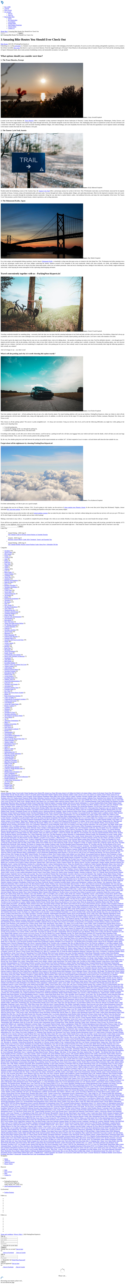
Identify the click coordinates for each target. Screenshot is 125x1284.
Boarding (100, 968)
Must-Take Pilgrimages (11, 775)
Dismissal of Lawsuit (46, 824)
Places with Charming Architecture (14, 656)
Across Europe (8, 676)
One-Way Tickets (80, 1017)
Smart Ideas (14, 913)
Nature (6, 555)
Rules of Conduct (70, 796)
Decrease (74, 839)
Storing (60, 839)
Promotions (46, 796)
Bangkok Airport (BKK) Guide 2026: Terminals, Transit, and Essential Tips (30, 539)
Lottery (109, 907)
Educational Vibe (9, 673)
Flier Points (33, 915)
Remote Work (8, 785)
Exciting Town (50, 915)
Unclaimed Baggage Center (93, 801)
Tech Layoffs (75, 923)
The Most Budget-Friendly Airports (39, 883)
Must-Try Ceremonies (50, 951)
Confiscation (53, 829)
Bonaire (88, 969)
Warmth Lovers (68, 900)
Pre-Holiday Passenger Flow (34, 831)
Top (25, 915)
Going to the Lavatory (29, 874)
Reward (45, 855)
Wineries (40, 875)
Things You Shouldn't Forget (63, 915)
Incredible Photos (20, 870)
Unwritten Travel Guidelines (49, 935)
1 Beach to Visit (27, 879)
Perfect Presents (74, 976)
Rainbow (99, 882)
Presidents (39, 1001)
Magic (90, 981)
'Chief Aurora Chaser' (22, 1012)
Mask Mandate (33, 847)
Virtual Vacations (29, 793)
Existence (3, 887)
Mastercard (65, 821)
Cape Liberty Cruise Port (35, 1015)
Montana (94, 1017)
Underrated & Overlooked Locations (15, 699)
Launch (46, 841)
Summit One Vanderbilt (73, 808)
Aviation (31, 829)
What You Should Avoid (74, 931)
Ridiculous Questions (19, 809)
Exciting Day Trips (114, 888)
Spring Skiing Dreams (44, 850)
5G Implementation (79, 834)
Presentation (54, 850)
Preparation (52, 944)
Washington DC (95, 992)
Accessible (34, 930)
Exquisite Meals (40, 920)
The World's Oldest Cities (72, 961)
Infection (74, 841)
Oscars (93, 1002)
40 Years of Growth (32, 859)
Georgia (55, 1019)
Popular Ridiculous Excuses (91, 849)
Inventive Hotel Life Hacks (53, 859)
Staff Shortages (22, 864)
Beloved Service (77, 903)
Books (6, 560)
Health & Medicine (9, 778)
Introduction (9, 850)
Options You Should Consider (61, 898)
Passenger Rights (27, 798)
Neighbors (70, 869)
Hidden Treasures (96, 961)
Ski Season (7, 602)
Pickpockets (93, 1022)
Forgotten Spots (9, 689)
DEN (67, 1005)
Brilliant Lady (13, 1024)
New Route (96, 925)
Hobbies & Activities (10, 724)
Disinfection (38, 834)
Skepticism (120, 880)
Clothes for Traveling (10, 760)
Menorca (76, 981)
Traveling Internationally (13, 907)
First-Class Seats (54, 808)
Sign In (10, 13)
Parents (43, 902)
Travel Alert (7, 592)
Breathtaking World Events (27, 882)
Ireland (66, 903)
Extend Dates (12, 23)
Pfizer (54, 819)
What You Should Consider (105, 989)
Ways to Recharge (100, 979)
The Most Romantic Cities (67, 836)
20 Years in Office (106, 826)
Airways (114, 799)
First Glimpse (81, 892)
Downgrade (13, 926)
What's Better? (74, 954)
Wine (62, 875)
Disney (86, 1015)
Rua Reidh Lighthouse (98, 959)
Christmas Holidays (10, 613)
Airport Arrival (109, 996)
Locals (41, 911)
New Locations (97, 984)
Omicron (7, 628)
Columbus (55, 989)
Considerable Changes (87, 893)
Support (45, 908)
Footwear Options (111, 979)
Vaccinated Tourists (96, 813)
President (64, 817)
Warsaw (114, 874)
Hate (69, 943)
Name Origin (42, 923)
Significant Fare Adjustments (81, 977)
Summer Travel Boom (36, 860)
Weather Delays (89, 1001)
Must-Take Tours (79, 966)
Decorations (60, 977)
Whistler (98, 977)
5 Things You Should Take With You (68, 832)
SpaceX (45, 864)
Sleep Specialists (5, 979)
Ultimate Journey (103, 999)
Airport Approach (28, 935)
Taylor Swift (74, 1019)
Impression (62, 897)
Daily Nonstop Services (17, 854)
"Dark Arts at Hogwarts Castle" (114, 890)
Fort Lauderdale (41, 885)
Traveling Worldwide (31, 877)
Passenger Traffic (114, 822)
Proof (54, 854)
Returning (9, 839)
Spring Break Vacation (11, 949)
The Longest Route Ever (60, 946)
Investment (89, 860)
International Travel (10, 743)
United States (40, 803)
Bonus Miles (53, 796)
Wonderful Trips (91, 859)
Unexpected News (6, 976)
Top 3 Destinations (76, 831)
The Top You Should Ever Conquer (49, 933)
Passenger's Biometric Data (50, 839)
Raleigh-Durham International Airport (112, 910)
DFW (108, 925)
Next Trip (108, 827)
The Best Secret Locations (77, 898)
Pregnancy (49, 799)
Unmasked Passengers (7, 859)
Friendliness (16, 1022)
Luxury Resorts (34, 964)
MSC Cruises (106, 1015)
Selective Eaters (79, 999)
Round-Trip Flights (64, 954)
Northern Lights (54, 844)
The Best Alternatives (79, 910)
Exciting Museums (16, 852)
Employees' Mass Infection (30, 832)
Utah (76, 801)
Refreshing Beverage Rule (44, 958)
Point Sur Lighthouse (98, 943)
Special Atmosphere (64, 883)
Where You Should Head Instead (65, 920)
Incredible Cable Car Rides (56, 893)
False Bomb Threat (17, 808)
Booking (43, 956)
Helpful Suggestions (68, 999)
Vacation (36, 907)
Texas (83, 799)
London (21, 938)
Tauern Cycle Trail (44, 191)
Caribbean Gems (91, 882)
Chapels (103, 918)
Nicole (20, 905)
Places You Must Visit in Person (56, 921)
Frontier (14, 842)
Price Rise (9, 1014)
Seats (18, 849)
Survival (19, 874)
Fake (88, 867)
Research (39, 925)
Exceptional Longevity (7, 984)
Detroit (40, 793)
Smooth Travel (45, 1002)
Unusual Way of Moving (99, 842)
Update (88, 816)
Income (3, 918)
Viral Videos (8, 608)
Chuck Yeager (76, 902)
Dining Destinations (64, 1019)
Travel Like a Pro (21, 953)
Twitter (82, 918)
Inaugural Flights (100, 948)
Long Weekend (25, 846)
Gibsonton (48, 991)
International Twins (6, 875)
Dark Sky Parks (9, 996)
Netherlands (27, 1024)
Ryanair (112, 806)
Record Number (39, 829)
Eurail (62, 944)
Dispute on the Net (11, 819)
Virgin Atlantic (58, 923)
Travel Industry (63, 874)
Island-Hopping (43, 944)
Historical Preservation (32, 880)
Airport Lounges (9, 666)
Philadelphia (56, 890)
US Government (55, 870)
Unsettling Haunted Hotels (8, 910)
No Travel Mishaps (70, 979)
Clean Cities (33, 893)
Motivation (114, 907)
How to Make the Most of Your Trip (81, 943)
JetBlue (47, 808)
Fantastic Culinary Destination (105, 1017)
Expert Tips (12, 974)
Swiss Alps (111, 1014)
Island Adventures (90, 948)
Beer (56, 907)
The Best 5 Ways (87, 831)
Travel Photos (91, 850)
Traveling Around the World (71, 877)
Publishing (56, 857)
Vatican (94, 935)
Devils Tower (31, 1007)
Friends (93, 885)
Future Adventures (42, 982)
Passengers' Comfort (80, 860)
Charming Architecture (85, 872)
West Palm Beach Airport (36, 1012)
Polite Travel (101, 996)
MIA (14, 1020)
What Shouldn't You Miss (81, 855)
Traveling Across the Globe (80, 997)
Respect (117, 973)
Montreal (23, 974)
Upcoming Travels (85, 1020)
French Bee (45, 819)
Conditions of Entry (108, 813)
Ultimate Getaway (96, 969)
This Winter (111, 824)
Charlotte (79, 911)
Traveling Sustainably (78, 953)
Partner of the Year (29, 806)
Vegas (8, 923)
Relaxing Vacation (47, 806)
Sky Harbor (11, 900)
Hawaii (20, 819)
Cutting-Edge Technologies (12, 780)
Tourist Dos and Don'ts (110, 958)
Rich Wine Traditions (82, 916)
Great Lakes (53, 1002)
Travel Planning (9, 758)
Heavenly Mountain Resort (19, 943)
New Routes (17, 814)
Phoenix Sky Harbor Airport (59, 872)
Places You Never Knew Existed (13, 692)
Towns (36, 887)
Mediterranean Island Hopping (58, 852)
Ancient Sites (32, 925)
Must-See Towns (50, 920)
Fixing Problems (14, 860)
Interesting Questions (52, 968)
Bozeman (88, 1017)
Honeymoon (103, 997)
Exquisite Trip (18, 991)
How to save (8, 10)
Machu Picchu (102, 941)
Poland (119, 874)
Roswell (82, 862)
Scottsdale (49, 989)
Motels (110, 803)
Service (98, 888)
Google (45, 860)
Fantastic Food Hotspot (7, 982)
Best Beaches (9, 836)
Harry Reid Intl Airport (46, 1004)
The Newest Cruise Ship (113, 1022)
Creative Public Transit (89, 923)
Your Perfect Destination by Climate (60, 963)
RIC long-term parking (13, 509)
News (6, 584)
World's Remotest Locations (84, 908)
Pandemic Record (6, 824)
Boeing (62, 827)
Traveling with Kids (10, 714)
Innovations (7, 620)
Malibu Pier (89, 987)
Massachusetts (69, 860)
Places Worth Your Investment (73, 1007)
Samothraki (75, 987)
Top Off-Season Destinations (113, 956)
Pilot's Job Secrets (28, 855)
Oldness (59, 959)
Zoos (35, 793)
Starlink (61, 857)
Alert (39, 956)
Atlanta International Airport (112, 1004)
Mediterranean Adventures (12, 772)
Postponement (38, 819)
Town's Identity (42, 961)
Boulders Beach (81, 941)
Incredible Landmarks (40, 921)
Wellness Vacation (102, 897)
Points (39, 1024)
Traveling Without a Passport (45, 999)
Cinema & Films (9, 757)
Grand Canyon (78, 794)
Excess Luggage (50, 837)
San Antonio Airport (115, 870)
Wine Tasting (97, 910)
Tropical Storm (35, 808)
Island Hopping (36, 938)
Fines (120, 826)
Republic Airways (38, 811)
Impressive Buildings (109, 991)
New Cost (15, 1014)
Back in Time (18, 946)
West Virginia (112, 865)
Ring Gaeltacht (89, 944)
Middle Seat (105, 870)
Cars (105, 811)
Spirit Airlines (70, 854)
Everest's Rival (58, 940)
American (67, 826)
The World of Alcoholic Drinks (13, 715)
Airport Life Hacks (103, 898)
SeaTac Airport (97, 799)
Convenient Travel (13, 862)
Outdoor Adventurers (34, 916)
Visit (72, 885)
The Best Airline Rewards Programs (26, 958)
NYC (86, 808)
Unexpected (98, 933)
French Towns (82, 900)
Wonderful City (116, 931)
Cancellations (15, 817)
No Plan (60, 938)
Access (3, 916)
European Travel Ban (31, 799)
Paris (50, 819)
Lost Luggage (20, 931)
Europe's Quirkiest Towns (55, 936)
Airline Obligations (38, 798)
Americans (15, 831)
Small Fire (115, 808)
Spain (78, 804)
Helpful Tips (109, 801)
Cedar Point (4, 799)
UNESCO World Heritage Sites (13, 768)
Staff (10, 1022)
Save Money (90, 804)
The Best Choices (82, 973)
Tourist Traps (8, 770)
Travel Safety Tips (90, 994)
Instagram (82, 951)
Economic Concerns (28, 940)
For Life (21, 857)
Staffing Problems (85, 870)
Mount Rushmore (22, 1007)
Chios (61, 1020)
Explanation (89, 921)
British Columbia (106, 977)
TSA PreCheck (97, 806)
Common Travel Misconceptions (27, 949)
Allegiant (88, 834)
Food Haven (72, 959)
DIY (55, 977)
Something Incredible (46, 981)
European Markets (98, 920)
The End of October (57, 895)
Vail (47, 910)
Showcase (98, 1002)
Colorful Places (29, 870)
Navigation (89, 936)
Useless (59, 829)
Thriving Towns (52, 959)
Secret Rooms (12, 822)
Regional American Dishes (41, 977)
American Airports (63, 801)
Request (15, 829)
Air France (108, 1001)
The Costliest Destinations (27, 992)
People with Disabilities (55, 813)
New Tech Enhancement (33, 1002)
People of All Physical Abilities (100, 949)
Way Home (120, 885)
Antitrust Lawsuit (59, 822)
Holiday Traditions (42, 976)
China (95, 958)
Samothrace (82, 987)
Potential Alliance (59, 887)
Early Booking (41, 987)
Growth (12, 872)
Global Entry (106, 806)
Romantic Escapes (114, 1009)
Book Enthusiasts (40, 989)
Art (5, 719)
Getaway (18, 951)
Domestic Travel (119, 1017)
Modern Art (55, 892)
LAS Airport (84, 793)
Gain (113, 855)
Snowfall (6, 837)
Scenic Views (50, 940)
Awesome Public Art (80, 921)
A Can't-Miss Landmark (111, 943)
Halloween (7, 750)
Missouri (78, 928)
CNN (66, 918)
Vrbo (99, 1015)
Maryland (3, 954)
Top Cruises (95, 908)
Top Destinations (107, 885)
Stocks (66, 827)
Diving (109, 923)
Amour (30, 997)
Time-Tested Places (25, 971)
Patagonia (50, 946)
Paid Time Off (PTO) (22, 987)
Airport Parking (8, 574)
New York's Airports (52, 814)
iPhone (78, 809)
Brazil (67, 935)
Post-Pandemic (60, 826)
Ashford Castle (51, 961)
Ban (106, 836)
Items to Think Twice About (95, 964)
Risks (20, 829)
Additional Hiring (74, 887)
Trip (40, 806)
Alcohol (54, 875)
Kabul (34, 803)
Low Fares (77, 854)
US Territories (58, 999)
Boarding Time (66, 859)
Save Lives (32, 898)
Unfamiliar (12, 935)
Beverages (23, 941)
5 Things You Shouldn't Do (108, 839)
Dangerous (113, 862)
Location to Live (46, 926)
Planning (119, 859)
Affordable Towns (59, 941)
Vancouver (93, 977)
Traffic (100, 913)
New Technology (35, 824)
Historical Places (57, 966)
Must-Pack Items (26, 1009)
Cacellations (89, 811)
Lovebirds (37, 940)
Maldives (46, 973)
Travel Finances (9, 737)
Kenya (54, 958)
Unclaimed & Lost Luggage (12, 654)
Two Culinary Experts (54, 855)
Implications (88, 819)
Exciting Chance (22, 1019)
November (38, 816)
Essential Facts (40, 992)
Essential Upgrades (73, 1020)
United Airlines (118, 798)
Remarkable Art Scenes (105, 834)
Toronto (82, 836)
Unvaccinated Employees (93, 854)
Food (75, 827)
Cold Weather (101, 971)
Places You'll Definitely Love (83, 935)
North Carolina (86, 911)
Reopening (30, 819)
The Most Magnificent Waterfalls (97, 986)
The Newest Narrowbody (110, 852)
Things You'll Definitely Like (74, 930)
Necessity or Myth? (6, 964)
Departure (114, 903)
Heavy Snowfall (115, 837)
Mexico (85, 895)
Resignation (88, 826)
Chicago (105, 874)
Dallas (56, 801)
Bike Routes (4, 44)
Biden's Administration (29, 852)
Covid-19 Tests (8, 801)
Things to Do (94, 931)
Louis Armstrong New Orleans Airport (27, 923)
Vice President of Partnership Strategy (17, 847)
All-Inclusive (63, 885)
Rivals (114, 880)
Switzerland (93, 989)
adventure (18, 46)
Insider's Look (5, 1007)
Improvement (88, 836)
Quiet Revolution (93, 973)
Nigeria (97, 1020)
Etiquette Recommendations (17, 918)
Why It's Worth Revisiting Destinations (68, 951)
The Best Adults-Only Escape (103, 867)
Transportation (8, 732)
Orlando (50, 794)
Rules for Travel (81, 816)
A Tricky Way (92, 857)
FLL (70, 1012)
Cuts (94, 865)
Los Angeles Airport (100, 794)
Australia (117, 900)
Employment (67, 907)
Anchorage (65, 959)
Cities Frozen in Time (112, 928)
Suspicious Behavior (49, 811)
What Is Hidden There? (23, 822)
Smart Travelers (9, 946)
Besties (88, 885)
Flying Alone (63, 869)
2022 (97, 827)
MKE (26, 854)
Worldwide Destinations (51, 992)
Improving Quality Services (65, 842)
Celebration (115, 827)
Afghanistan (83, 803)
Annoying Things (6, 852)
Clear (75, 1001)
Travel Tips (7, 577)
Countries (7, 707)
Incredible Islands (9, 678)
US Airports (46, 831)
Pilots (7, 905)
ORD (14, 1007)
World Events (8, 674)
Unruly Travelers (112, 841)
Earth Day (7, 562)
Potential (30, 987)
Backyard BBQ (39, 984)
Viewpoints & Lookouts (11, 729)
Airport (109, 842)
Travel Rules (8, 734)
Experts (73, 982)
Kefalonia (30, 941)
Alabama (51, 941)
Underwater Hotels (48, 846)
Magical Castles (9, 748)
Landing (42, 968)
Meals (21, 890)
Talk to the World (57, 821)
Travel (119, 844)
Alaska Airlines (50, 979)
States (95, 796)
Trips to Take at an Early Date (21, 964)
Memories (33, 936)
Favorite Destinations (48, 1001)
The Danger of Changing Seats (35, 844)
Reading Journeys (71, 973)
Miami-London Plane (84, 839)
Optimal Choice (36, 1009)
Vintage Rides (30, 961)
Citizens (64, 811)
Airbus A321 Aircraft (73, 850)
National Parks (8, 638)
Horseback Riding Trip (12, 888)
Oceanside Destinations (93, 809)
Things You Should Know (18, 841)
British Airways (48, 842)
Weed (31, 875)
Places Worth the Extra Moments (28, 973)
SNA (71, 1005)
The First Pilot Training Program (57, 841)
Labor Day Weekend (112, 804)
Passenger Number (73, 872)
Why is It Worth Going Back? (15, 936)
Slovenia (68, 989)
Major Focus (88, 999)
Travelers (3, 819)
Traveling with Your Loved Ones (13, 640)
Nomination (115, 846)
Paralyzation (13, 837)
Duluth (63, 987)
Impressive (98, 885)
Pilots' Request (118, 813)
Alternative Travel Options (105, 895)
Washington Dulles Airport (23, 804)
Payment (73, 859)
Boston (120, 808)
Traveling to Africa (85, 961)
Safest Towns (52, 826)
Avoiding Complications (38, 888)
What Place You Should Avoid (83, 920)
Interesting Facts (11, 796)
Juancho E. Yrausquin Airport (9, 997)
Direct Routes (77, 1005)
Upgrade (7, 926)
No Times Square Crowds (99, 831)
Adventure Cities (47, 966)
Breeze (109, 799)
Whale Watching (69, 1022)
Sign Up (10, 15)
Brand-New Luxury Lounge (112, 892)
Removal (71, 918)
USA (79, 799)
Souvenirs (112, 850)
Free (29, 930)
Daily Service (32, 885)
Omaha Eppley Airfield (107, 992)
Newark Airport (19, 794)
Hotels (6, 597)
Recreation (14, 903)
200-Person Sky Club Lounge (59, 928)
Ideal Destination (46, 1009)
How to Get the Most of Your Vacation (17, 925)
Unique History (22, 997)
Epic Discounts (37, 1014)
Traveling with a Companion (59, 943)
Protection (16, 839)
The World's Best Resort (79, 933)
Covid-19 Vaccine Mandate (91, 822)
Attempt (3, 907)
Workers (74, 907)
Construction (99, 892)
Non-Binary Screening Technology (39, 913)
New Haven (30, 943)
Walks (40, 953)
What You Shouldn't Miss (79, 915)
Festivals (3, 971)
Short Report (50, 923)
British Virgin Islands (67, 910)
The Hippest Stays (110, 971)
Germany (51, 907)
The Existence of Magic (45, 854)
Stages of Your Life (113, 999)
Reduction (36, 890)
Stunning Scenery (6, 943)
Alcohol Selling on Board (99, 841)
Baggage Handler (106, 819)
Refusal (111, 832)
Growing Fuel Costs (10, 849)
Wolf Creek (33, 817)
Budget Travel (46, 943)
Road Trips (7, 648)
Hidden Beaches (37, 867)
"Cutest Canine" (81, 888)
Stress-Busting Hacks (82, 963)
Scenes (16, 984)
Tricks (122, 898)
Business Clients (33, 821)
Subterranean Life (9, 752)
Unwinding (56, 882)
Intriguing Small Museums (79, 986)
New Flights (102, 814)
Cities (98, 796)
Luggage (84, 798)
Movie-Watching (25, 1020)
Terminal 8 (77, 842)
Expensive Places (28, 890)
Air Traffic (116, 836)
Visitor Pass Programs (50, 804)
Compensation (5, 920)
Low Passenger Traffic (32, 841)
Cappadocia (94, 875)
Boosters (81, 819)
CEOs (10, 826)
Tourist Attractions (13, 973)
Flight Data (33, 822)
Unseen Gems (25, 959)
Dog (88, 888)
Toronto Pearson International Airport (56, 1010)
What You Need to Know (8, 1012)
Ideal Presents (100, 982)
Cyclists (78, 959)
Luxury (73, 875)
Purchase (98, 864)
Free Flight (111, 900)
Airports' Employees (40, 814)
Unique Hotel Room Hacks (52, 994)
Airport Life (109, 798)
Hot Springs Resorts (42, 936)
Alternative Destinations (11, 720)
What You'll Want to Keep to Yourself (33, 991)
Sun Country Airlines (92, 814)
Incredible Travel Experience (76, 994)
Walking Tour (120, 850)
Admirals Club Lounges (50, 879)
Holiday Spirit (68, 977)
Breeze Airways (116, 923)
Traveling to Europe (101, 887)
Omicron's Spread (92, 837)
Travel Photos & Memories (12, 735)
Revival (98, 903)
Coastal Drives (81, 865)
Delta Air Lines (67, 813)
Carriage (15, 864)
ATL (121, 1004)
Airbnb (35, 956)
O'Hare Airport (110, 794)
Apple (82, 809)
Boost (120, 930)
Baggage (7, 783)
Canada (77, 836)
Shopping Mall (63, 799)
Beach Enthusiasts (43, 941)
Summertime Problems (27, 900)
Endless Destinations (80, 974)
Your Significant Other (107, 940)
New (64, 808)
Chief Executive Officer (78, 826)
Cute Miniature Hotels (24, 903)
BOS (94, 1012)
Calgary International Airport (33, 1010)
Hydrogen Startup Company (78, 897)
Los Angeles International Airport (62, 1014)
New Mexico (75, 862)
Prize (106, 865)
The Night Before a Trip (66, 847)
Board (43, 928)
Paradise (35, 941)
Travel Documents (9, 651)
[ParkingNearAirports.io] (12, 4)
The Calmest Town (105, 879)
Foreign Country (24, 839)
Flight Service (44, 890)
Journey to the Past (68, 966)
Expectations (108, 855)
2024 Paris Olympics (11, 1019)
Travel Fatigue (55, 949)
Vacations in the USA (7, 798)
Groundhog (35, 804)
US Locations (55, 897)
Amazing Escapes (86, 959)
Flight (87, 841)
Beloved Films (75, 883)
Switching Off (90, 933)
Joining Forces (40, 842)
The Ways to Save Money (31, 857)
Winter (41, 841)
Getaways (74, 1010)
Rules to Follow (46, 897)
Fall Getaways (100, 956)
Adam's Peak (113, 987)
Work (115, 832)
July (83, 948)
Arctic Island (73, 892)
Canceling (42, 837)
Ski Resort (47, 817)
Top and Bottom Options (83, 1002)
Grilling (47, 984)
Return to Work (105, 854)
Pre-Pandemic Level (74, 822)
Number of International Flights (50, 827)
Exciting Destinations (21, 982)
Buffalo (50, 890)
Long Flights (63, 949)
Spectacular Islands (49, 903)
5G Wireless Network (10, 625)
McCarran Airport (61, 793)
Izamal (36, 961)
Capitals (104, 966)
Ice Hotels (90, 915)
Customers (34, 1024)
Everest (37, 933)
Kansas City (72, 928)
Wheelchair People (78, 944)
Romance (102, 893)
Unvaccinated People (84, 813)
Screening (84, 837)
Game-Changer (34, 1020)
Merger (83, 854)
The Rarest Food (102, 847)
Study (87, 1022)
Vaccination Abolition (7, 814)
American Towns (64, 991)
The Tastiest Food (26, 865)
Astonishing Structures (90, 968)
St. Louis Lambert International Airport (25, 872)
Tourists (24, 819)
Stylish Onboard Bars (21, 966)
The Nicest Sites (101, 935)
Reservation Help (9, 17)
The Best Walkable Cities (35, 966)
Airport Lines (27, 888)
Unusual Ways (112, 887)
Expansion (103, 908)
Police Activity (103, 816)
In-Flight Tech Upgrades (46, 1020)
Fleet (97, 834)
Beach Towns (21, 926)
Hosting (20, 892)
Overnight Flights (116, 1010)
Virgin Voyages (101, 1022)
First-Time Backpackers (61, 846)
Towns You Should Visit (12, 895)
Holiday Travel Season (15, 908)
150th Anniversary (50, 862)
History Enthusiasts (107, 916)
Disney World (42, 799)
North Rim (78, 1022)
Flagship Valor (62, 850)
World (57, 916)
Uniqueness (115, 976)
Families (33, 902)
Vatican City (16, 948)
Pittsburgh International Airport (111, 913)
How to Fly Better (23, 913)
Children (27, 902)
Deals (73, 1017)
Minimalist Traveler (66, 933)
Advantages (36, 979)
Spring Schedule (62, 888)
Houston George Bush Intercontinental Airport (19, 1017)
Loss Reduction (116, 811)
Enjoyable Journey (95, 880)
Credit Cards (8, 786)
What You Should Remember (100, 832)
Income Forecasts (100, 836)
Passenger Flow (108, 920)
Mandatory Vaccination (32, 809)
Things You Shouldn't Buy (75, 864)
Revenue (9, 816)
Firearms (46, 829)
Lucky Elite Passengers (89, 903)
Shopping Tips (18, 827)
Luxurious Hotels (74, 956)
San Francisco (28, 938)
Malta (35, 987)
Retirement (7, 725)
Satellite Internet (18, 859)
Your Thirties (68, 1004)
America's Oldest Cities (13, 971)
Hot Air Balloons (9, 966)
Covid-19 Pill (60, 819)
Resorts (6, 730)
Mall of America (73, 799)
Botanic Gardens (9, 706)
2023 (25, 859)
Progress (109, 880)
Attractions (21, 799)
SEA (75, 1009)
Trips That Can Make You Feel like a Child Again (62, 865)
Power (42, 870)
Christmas (7, 575)
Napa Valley (89, 910)
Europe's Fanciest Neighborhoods (79, 905)
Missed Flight (8, 933)
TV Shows (82, 883)
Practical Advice (91, 974)
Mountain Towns (72, 879)
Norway (59, 956)
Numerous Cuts (84, 877)
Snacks (56, 938)
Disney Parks (8, 615)
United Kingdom (9, 991)
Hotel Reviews (82, 867)
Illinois (110, 874)
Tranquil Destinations (95, 963)
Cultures (50, 976)
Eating (37, 911)
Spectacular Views (44, 964)
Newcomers (39, 903)
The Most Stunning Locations (58, 834)
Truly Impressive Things (109, 882)
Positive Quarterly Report (64, 862)
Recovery (18, 900)
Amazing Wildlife (77, 849)
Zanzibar (41, 973)
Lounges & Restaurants (65, 814)
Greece (45, 867)
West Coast (82, 890)
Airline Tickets (108, 964)
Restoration (62, 913)
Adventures (7, 686)
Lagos (92, 1020)
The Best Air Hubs (51, 918)
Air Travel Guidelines (34, 905)
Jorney (23, 948)
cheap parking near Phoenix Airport (74, 507)
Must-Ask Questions (115, 946)
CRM (6, 567)
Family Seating (23, 930)
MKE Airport (71, 908)
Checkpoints (77, 837)
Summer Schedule (95, 926)
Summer (6, 710)
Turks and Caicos (81, 969)
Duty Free (78, 964)
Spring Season (84, 981)
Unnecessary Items (62, 996)
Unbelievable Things (83, 979)
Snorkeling (7, 658)
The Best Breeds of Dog (110, 844)
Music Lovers (101, 928)
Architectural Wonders (113, 951)
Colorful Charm (68, 1001)
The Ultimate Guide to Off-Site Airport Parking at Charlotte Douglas (28, 534)
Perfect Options (16, 981)
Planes (120, 857)
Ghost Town (114, 796)
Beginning (57, 910)
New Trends (8, 605)
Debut (17, 1020)
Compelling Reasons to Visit (28, 986)
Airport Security (102, 1007)
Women (79, 948)
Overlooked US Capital (18, 902)
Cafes (79, 827)
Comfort (94, 981)
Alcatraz (18, 959)
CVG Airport (110, 829)
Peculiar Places (14, 930)
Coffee (116, 940)
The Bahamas (14, 905)
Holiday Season (112, 831)
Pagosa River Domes (87, 1014)
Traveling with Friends (10, 684)
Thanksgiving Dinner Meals (89, 907)
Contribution (24, 887)
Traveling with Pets (10, 630)
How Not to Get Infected (43, 874)
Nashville (59, 1017)
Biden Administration (70, 816)
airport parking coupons (41, 513)
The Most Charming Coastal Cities (47, 930)
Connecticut (38, 943)
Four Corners (21, 961)
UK (14, 951)
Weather (73, 963)
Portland (65, 803)
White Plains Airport (33, 1004)
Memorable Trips (19, 996)
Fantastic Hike (59, 903)
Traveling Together (87, 796)
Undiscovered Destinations (78, 882)
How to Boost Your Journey (83, 946)
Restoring (3, 839)
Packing (94, 971)
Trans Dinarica (29, 120)
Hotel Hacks (95, 946)
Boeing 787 (87, 844)
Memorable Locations (99, 953)
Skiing (120, 941)
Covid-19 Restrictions (42, 852)
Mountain (43, 940)
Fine (61, 808)
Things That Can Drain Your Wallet (37, 954)
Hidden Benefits (86, 1007)
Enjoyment (100, 1019)
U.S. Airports (69, 837)
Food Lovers (62, 989)
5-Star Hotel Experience (90, 1019)
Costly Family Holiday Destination (52, 925)
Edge (35, 931)
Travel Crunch (90, 821)
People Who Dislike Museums (30, 981)
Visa (55, 1015)
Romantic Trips (92, 874)
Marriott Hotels (111, 809)
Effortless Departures (87, 1005)
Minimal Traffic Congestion (33, 996)
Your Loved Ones (81, 859)
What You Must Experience (46, 974)
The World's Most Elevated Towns (62, 997)
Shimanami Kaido (47, 261)
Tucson (10, 989)
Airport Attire (36, 1005)
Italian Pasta (37, 935)
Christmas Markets (27, 976)
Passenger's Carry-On (105, 808)
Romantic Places (37, 997)
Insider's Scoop (5, 1005)
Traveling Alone (46, 997)
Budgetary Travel (21, 796)
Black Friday (8, 572)
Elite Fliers (96, 915)
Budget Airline (76, 1014)
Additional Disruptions (32, 918)
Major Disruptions (107, 933)
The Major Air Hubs (95, 918)
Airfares (121, 875)
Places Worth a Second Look (68, 926)
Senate (117, 824)
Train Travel (4, 973)
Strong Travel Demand (15, 940)
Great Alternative (18, 915)
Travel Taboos (43, 959)
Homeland (90, 900)
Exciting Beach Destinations (63, 986)
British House (93, 928)
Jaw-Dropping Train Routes (40, 865)
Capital (68, 897)
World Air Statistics (49, 803)
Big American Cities (18, 875)
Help (90, 841)
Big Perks (43, 979)
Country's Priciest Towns (100, 900)
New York (7, 564)
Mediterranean (91, 887)
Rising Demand (8, 877)
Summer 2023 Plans (95, 905)
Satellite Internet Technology (72, 857)
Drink (58, 875)
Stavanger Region (51, 956)
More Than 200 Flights (39, 836)
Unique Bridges (37, 969)
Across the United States (11, 704)
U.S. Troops (90, 803)
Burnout (109, 931)
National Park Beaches (11, 636)
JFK (113, 793)
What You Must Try (27, 977)
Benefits (12, 987)
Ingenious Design (48, 969)
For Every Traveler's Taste (25, 836)
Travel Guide (8, 552)
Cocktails (110, 944)
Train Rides (7, 659)
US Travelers (22, 831)
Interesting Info (110, 918)
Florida (15, 836)
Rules (101, 915)
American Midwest (83, 938)
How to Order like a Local (12, 941)
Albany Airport (92, 793)
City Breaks (90, 958)
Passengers (115, 826)
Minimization (105, 905)
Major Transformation (104, 973)
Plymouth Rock (59, 1022)
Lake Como (67, 953)
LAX (6, 570)
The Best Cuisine (106, 903)
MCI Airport (85, 928)
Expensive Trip (75, 806)
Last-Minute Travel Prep (19, 956)
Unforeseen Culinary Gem (66, 1009)
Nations (90, 916)
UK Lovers (116, 895)
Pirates (81, 923)
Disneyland (44, 794)
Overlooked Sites (102, 923)
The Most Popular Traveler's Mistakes (28, 837)
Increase (3, 915)
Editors (33, 911)
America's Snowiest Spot (112, 921)
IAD (26, 1015)
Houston (3, 923)
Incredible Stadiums (80, 936)
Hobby (111, 930)
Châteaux (72, 935)
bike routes (17, 48)
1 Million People (60, 837)
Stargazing (70, 834)
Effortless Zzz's (38, 951)
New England (117, 877)
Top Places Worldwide (41, 882)
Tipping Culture (9, 742)
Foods (111, 877)
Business (3, 905)
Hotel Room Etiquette (12, 994)
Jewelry (10, 864)
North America (47, 875)
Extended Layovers (16, 968)
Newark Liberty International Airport (44, 1022)
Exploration (48, 877)
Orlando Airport (57, 794)
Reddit (116, 961)
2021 (82, 801)
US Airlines (81, 821)
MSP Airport (104, 888)
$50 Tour (114, 982)
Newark (12, 794)
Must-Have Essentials (10, 762)
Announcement (96, 826)
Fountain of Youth (19, 1010)
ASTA (37, 806)
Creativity (27, 936)
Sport (54, 816)
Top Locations (97, 916)
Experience (15, 882)
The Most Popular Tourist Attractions (107, 994)
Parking (114, 803)
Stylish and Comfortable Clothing (46, 1017)
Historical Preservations (11, 669)
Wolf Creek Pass (59, 974)
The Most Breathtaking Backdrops (14, 969)
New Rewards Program (25, 1014)
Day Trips (7, 691)
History (48, 872)
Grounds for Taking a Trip (38, 946)
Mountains (7, 649)
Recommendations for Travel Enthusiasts (16, 776)
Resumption (64, 911)
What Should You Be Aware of (23, 867)
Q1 (2, 940)
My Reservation (12, 20)
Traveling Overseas (10, 671)
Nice (39, 926)
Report (107, 872)
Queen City (42, 859)
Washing (10, 938)
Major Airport (116, 1001)
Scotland (36, 944)
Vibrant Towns (59, 1001)
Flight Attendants (9, 635)
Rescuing (41, 804)
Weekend (7, 709)
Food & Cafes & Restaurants (12, 616)
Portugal (114, 885)
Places (25, 892)
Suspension (64, 908)
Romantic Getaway (93, 997)
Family (82, 976)
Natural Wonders (9, 740)
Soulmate (99, 874)
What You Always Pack (75, 996)
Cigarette (60, 804)
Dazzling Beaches (96, 911)
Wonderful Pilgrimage (41, 900)
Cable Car (45, 893)
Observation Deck (93, 808)
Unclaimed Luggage (96, 870)
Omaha (58, 798)
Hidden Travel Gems (7, 948)
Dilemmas (84, 964)
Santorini (33, 903)
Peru (26, 948)
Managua (48, 885)
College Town (80, 880)
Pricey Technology (101, 951)
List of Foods (98, 821)
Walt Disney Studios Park (75, 1015)
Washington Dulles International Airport (24, 1001)
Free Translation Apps (45, 821)
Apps (6, 559)
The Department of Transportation (32, 908)
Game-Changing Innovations (111, 968)
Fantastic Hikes (47, 892)
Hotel (68, 885)
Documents (102, 827)
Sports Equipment (47, 816)
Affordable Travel (28, 944)
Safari (6, 747)
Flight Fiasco (83, 956)
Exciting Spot (102, 931)
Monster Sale (77, 817)
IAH (34, 1017)
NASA (28, 824)
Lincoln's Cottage (86, 992)
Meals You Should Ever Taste (50, 869)
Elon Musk (84, 857)
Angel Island (11, 959)
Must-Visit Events (53, 953)
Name (107, 869)
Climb (59, 867)
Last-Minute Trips (36, 971)
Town (94, 872)
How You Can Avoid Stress (110, 911)
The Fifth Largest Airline (28, 842)
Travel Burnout (45, 963)
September (115, 875)
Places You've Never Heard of (9, 898)
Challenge (65, 867)
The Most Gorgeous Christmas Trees (63, 981)
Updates (48, 928)
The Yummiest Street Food (8, 911)
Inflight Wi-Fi (89, 799)
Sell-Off (109, 811)
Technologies (4, 803)
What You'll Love (17, 976)
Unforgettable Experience (53, 987)
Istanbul (65, 992)
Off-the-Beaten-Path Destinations (62, 971)
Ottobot (86, 829)
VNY (119, 1005)
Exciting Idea (62, 930)
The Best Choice (64, 892)
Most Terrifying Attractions (87, 824)
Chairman (39, 928)
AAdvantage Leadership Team (82, 847)
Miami (79, 907)
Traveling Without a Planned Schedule (22, 979)
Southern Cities (33, 959)
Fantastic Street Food (35, 869)
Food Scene (108, 982)
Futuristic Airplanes (6, 882)
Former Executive (22, 928)
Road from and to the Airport (95, 1004)
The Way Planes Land (104, 837)
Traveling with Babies (10, 587)
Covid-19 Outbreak (55, 911)
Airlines (6, 565)
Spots (29, 892)
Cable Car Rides (9, 697)
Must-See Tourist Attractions (12, 753)
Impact (69, 923)
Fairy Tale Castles (12, 887)
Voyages (112, 1015)
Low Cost (84, 817)
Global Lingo (8, 788)
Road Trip (109, 860)
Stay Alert (61, 1007)
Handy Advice (120, 971)
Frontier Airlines (61, 854)
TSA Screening (102, 907)
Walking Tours (8, 679)
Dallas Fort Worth (75, 793)
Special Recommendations (12, 681)
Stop (49, 895)
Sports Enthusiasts (69, 936)
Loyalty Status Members (30, 850)
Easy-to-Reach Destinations (116, 969)
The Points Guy (25, 911)
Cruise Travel (50, 1015)
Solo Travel (7, 727)
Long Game (8, 897)
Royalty (116, 989)
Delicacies (30, 907)
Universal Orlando (6, 892)
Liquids (115, 857)
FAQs (10, 18)
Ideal (87, 883)
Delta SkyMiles (16, 1015)
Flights (6, 641)
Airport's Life (30, 814)
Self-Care (92, 979)
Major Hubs (49, 888)
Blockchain (40, 822)
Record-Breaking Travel (83, 913)
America (31, 887)
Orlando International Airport (9, 1009)
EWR (11, 1007)
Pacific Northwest (68, 940)
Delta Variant (82, 811)
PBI (45, 1012)
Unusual (3, 846)
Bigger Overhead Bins (52, 1012)
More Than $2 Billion (99, 860)
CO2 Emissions (15, 821)
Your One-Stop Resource (68, 1002)
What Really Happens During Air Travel (91, 991)
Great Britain (8, 702)
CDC (79, 801)
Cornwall (10, 951)
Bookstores (68, 890)
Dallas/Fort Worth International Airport (46, 1007)
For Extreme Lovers (73, 824)
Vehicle (43, 996)
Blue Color (23, 849)
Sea (113, 977)
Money (40, 846)
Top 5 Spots (31, 834)
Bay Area (103, 925)
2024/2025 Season (6, 1015)
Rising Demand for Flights (96, 855)
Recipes (51, 977)
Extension (40, 847)
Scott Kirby (42, 918)
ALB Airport (100, 793)
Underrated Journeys (80, 885)
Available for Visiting (89, 864)
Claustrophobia (62, 931)
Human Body (115, 963)
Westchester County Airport (16, 1004)
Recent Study (81, 1001)
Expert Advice (91, 956)
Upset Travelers (41, 915)
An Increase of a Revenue (14, 855)
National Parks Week (67, 855)
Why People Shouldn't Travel (107, 849)
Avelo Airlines (103, 824)
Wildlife (122, 973)
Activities (54, 931)
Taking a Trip (9, 869)
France (76, 900)
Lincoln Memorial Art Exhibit (56, 860)
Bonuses (39, 796)
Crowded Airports (98, 936)
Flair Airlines (91, 817)
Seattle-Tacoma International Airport (88, 1009)
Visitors (83, 1022)
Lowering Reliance (99, 921)
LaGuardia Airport (35, 794)
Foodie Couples (29, 931)
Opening (110, 836)
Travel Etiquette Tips (86, 832)
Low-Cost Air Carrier (110, 817)
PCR (14, 801)
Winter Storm (81, 926)
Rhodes (109, 997)
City (97, 872)
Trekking (73, 969)
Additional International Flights (21, 897)
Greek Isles (65, 956)
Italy (12, 867)
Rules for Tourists (36, 897)
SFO (112, 883)
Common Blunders (9, 626)
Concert (80, 1019)
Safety (68, 982)
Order (115, 944)
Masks (77, 819)
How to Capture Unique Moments (99, 938)
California (90, 798)
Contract (50, 864)
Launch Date (4, 1024)
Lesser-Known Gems (108, 961)
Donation (21, 898)
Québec (18, 974)
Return (114, 859)
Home (2, 31)
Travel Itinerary (31, 982)
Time (115, 996)
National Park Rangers (82, 982)
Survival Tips (61, 796)
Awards (18, 911)
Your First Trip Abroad (44, 949)
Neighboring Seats (73, 870)
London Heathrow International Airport (38, 849)
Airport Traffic (5, 872)
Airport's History (100, 869)
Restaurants (84, 827)
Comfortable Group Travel (100, 954)
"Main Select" (24, 821)
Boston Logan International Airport (82, 1012)
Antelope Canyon (18, 933)
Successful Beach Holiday (21, 869)
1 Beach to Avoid (38, 879)
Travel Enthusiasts (77, 971)
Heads (8, 832)
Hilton (23, 1015)
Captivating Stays (91, 951)
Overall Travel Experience (8, 931)
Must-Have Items (14, 803)
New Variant (65, 829)
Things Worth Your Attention (72, 893)
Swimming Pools (32, 999)
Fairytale (3, 925)
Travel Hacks (4, 974)
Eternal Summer (69, 974)
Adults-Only (55, 885)
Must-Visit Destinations (105, 875)
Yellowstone (32, 862)
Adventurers (92, 982)
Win (103, 865)
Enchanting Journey (92, 941)
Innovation (53, 809)
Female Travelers (104, 930)
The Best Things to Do (102, 850)
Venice (13, 806)
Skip (7, 928)
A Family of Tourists (86, 842)
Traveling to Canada (32, 974)
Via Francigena (14, 944)
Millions (11, 920)
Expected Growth (90, 892)
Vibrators (27, 875)
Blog (6, 31)
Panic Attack (81, 841)
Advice (51, 938)
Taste (118, 847)
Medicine (44, 953)
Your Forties (54, 1009)
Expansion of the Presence (64, 849)
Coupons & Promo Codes (111, 936)
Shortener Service (103, 877)
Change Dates (12, 26)
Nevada (117, 981)
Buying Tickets (7, 842)
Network (77, 918)
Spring (112, 925)
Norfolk (61, 900)
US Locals (87, 966)
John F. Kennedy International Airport (37, 895)
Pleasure (110, 897)
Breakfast (103, 809)
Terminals (51, 910)
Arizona (25, 933)
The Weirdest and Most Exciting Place (101, 846)
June (69, 1017)
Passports (37, 870)
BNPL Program (73, 821)
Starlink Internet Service (60, 864)
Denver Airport (93, 877)
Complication (54, 831)
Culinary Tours (62, 982)
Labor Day (7, 682)
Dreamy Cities (87, 971)
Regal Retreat (60, 961)
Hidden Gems (8, 763)
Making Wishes (72, 992)
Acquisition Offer (24, 860)
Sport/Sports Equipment (11, 598)
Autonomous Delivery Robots (97, 829)
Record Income (113, 872)
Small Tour (45, 907)
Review (62, 916)
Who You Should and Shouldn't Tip (57, 948)
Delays (39, 827)
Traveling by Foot (9, 712)
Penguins (68, 941)
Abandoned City (105, 796)
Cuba (97, 824)
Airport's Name (41, 872)
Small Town (119, 938)
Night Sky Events (25, 1022)
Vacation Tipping (41, 948)
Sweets (8, 846)
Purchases (57, 964)
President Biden (99, 803)
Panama (23, 814)
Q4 (94, 836)
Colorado (27, 801)
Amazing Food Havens (19, 989)
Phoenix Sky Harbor (7, 893)
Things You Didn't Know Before (13, 623)
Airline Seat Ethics (6, 956)
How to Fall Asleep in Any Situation (106, 974)
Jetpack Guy (42, 801)
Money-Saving (14, 890)
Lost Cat (29, 811)
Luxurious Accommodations (44, 898)
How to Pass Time (64, 984)
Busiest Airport (37, 910)
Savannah (50, 1019)
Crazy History (120, 860)
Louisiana (56, 1020)
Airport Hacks (109, 893)
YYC (43, 1010)
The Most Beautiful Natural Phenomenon (72, 844)
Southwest (120, 903)
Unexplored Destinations (67, 964)
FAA (117, 809)
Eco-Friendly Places (112, 1002)
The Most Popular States (90, 996)
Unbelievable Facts (71, 798)
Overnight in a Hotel (110, 1019)
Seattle (120, 796)
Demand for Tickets (6, 813)
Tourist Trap (9, 915)
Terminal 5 (53, 849)
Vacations (7, 551)
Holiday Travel (104, 822)
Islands (66, 822)
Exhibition (98, 902)
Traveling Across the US (84, 879)
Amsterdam (20, 1024)
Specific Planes (64, 1012)
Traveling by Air (38, 855)
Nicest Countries (118, 897)
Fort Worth (104, 880)
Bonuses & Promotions (11, 580)
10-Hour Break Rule (29, 816)
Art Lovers (31, 933)
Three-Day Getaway (91, 1010)
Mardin (61, 992)
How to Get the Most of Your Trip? (14, 739)
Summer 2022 (20, 806)
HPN (25, 1004)
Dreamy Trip (97, 940)
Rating (3, 1019)
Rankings (47, 870)
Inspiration (94, 847)
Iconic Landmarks (9, 773)
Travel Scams (8, 631)
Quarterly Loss (67, 839)
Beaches (6, 646)
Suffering (25, 905)
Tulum (59, 1002)
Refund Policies (103, 1020)
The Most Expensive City (11, 857)
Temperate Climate (19, 877)
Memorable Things (107, 864)
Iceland (58, 944)
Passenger (73, 804)
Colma (114, 860)
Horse (21, 888)
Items (52, 964)
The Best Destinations (10, 607)
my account (7, 12)
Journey (50, 908)
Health (47, 938)
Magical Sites (105, 902)
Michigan (94, 999)
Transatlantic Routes (21, 811)
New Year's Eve (9, 621)
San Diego (101, 1010)
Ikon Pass (118, 1014)
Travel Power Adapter (7, 827)
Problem (38, 902)
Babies (7, 794)
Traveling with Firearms (11, 612)
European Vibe (68, 944)
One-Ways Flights (53, 954)
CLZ (44, 1015)
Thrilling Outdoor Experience (82, 949)
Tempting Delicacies (47, 905)
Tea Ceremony (89, 925)
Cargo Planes (60, 816)
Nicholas (42, 808)
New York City (92, 895)
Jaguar (70, 903)
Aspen (43, 910)
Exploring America (96, 966)
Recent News (13, 928)
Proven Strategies (93, 1015)
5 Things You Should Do (51, 847)
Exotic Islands (31, 984)
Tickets (82, 808)
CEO (64, 923)
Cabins (97, 893)
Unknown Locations (20, 920)
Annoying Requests (6, 809)
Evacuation (59, 803)
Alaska (25, 916)
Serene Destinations (51, 996)
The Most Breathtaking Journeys (28, 994)
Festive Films (22, 984)
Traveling (7, 600)
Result (7, 918)
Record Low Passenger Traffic (62, 806)
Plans (55, 842)
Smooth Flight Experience (13, 977)
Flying (21, 944)
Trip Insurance (8, 618)
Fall (85, 809)
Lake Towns (8, 765)
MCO (19, 1009)
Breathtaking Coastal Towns (58, 973)
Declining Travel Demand (45, 887)
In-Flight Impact (106, 963)
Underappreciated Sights (58, 880)
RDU (111, 902)
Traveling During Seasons (11, 767)
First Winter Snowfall (53, 836)
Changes (110, 816)
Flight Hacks (71, 946)
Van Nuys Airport (113, 1005)
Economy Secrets (32, 796)
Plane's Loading (96, 819)
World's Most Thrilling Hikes (61, 969)
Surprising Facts (101, 798)
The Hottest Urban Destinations (46, 986)
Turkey (89, 875)
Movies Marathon (97, 976)
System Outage (118, 916)
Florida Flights (5, 860)
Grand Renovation (62, 1015)
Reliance (110, 954)
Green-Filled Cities (25, 1005)
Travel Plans (61, 918)
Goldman (71, 827)
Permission (113, 854)
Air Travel (7, 781)
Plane (64, 804)
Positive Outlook (24, 862)
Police (68, 804)
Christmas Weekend (64, 831)
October (66, 958)
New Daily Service (53, 900)
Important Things (106, 981)
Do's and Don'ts (44, 1005)
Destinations (34, 892)
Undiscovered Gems (10, 701)
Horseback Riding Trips (11, 687)
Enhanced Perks (18, 850)
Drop (2, 877)
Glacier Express (25, 951)
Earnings (5, 940)
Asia (79, 992)
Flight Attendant (21, 844)
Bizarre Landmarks (17, 916)
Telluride (101, 872)
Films (19, 887)
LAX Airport (90, 794)
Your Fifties (30, 1019)
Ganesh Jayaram (24, 883)
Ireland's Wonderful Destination (25, 921)
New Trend (120, 817)
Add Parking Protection (15, 25)
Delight (86, 918)
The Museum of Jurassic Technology (79, 846)
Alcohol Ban (84, 806)
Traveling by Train (81, 875)
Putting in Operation (16, 832)
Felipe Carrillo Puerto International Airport (108, 1012)
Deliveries (34, 827)
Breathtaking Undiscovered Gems (73, 895)
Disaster (117, 918)
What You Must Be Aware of (112, 915)
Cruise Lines (8, 590)
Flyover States (55, 926)
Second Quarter (9, 870)
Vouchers (12, 811)
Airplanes (7, 579)
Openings (61, 953)
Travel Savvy (111, 966)
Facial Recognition (24, 817)
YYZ (68, 1010)
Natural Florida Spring (7, 1010)
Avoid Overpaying (114, 898)
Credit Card (107, 1010)
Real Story (9, 1001)
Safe (40, 907)
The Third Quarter (17, 816)
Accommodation (104, 946)
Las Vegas (52, 793)
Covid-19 (7, 557)
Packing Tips (57, 905)
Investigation (54, 817)
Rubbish (39, 893)
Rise (73, 819)
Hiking (6, 694)
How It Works (119, 1007)
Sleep (32, 951)
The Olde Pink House (40, 1019)
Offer (27, 915)
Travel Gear (46, 834)
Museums (7, 633)
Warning (120, 872)
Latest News (4, 900)
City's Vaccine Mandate (79, 814)
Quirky (70, 841)
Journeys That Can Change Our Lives (15, 664)
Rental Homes (8, 745)
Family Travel (8, 653)
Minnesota (69, 987)
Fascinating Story (47, 1014)
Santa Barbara (81, 1010)
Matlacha (112, 938)
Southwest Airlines (72, 811)
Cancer (26, 898)
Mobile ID (99, 865)
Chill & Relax (8, 668)
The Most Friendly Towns (47, 916)
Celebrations (87, 976)
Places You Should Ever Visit (63, 902)
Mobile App (4, 862)
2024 (34, 976)
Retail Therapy (27, 968)
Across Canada (8, 643)
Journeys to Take (47, 971)
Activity (115, 930)
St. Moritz (105, 1014)
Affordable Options (112, 941)
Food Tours (23, 907)
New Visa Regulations (13, 992)
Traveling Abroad (15, 846)
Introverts (92, 883)
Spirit (18, 842)
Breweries (61, 907)
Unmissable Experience (79, 1004)
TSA (81, 822)
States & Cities (8, 582)
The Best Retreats (15, 1005)
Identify (92, 867)
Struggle (87, 926)
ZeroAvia (114, 879)
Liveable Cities (30, 989)
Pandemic (58, 811)
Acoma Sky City (21, 880)
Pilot (59, 817)
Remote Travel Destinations (20, 834)
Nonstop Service (71, 913)
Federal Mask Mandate (46, 857)
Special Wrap (83, 850)
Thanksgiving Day (9, 610)
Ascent (55, 867)
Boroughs (105, 969)
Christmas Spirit (60, 979)
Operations (22, 895)
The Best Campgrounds (91, 862)
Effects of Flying (74, 991)
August (111, 949)
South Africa (63, 824)
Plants (35, 875)
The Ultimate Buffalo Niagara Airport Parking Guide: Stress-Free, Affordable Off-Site (33, 544)
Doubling (100, 958)
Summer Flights (5, 1002)
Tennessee (65, 1017)
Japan (43, 938)
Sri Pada (106, 987)
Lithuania (17, 986)
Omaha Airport (18, 798)
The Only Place (112, 847)
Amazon (8, 821)
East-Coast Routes (18, 885)
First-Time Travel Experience (77, 958)
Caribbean (117, 949)
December (47, 911)
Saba (118, 996)
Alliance (10, 829)
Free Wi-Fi (8, 916)
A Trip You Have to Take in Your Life (78, 852)
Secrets (79, 798)
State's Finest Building (112, 953)
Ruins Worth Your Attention (12, 696)
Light (33, 968)
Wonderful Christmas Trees (24, 910)
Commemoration (52, 982)
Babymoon (55, 799)
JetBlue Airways (48, 822)
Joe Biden (70, 817)
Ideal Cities (29, 956)
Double (93, 834)
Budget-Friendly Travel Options (80, 989)
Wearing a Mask (95, 839)
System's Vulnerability (35, 839)
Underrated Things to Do (70, 938)
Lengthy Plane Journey (100, 1005)
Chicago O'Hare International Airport (84, 869)
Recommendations (91, 890)
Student (87, 880)
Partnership (56, 824)
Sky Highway (118, 977)
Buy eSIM (7, 7)
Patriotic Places (50, 902)
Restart (26, 885)
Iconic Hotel (75, 890)
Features (71, 801)
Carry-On (115, 997)
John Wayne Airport (73, 803)
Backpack (13, 923)
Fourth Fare (91, 827)
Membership (111, 1007)
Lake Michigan (85, 931)
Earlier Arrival (32, 948)
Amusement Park (13, 799)
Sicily (112, 973)
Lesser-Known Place (32, 926)
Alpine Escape (97, 1014)
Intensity (37, 968)
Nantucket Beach (93, 930)
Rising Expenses (5, 874)
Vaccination (7, 595)
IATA (118, 799)
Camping (7, 645)
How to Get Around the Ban (104, 857)
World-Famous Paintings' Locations (30, 963)
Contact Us (11, 28)
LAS (67, 793)
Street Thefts (7, 867)
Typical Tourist (54, 984)
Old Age (85, 930)
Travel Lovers (65, 905)
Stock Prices (68, 819)
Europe (28, 813)
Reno (113, 981)
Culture (66, 1020)
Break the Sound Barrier (88, 902)
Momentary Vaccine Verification (66, 809)
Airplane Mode (26, 946)
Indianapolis (4, 959)
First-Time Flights (100, 1001)
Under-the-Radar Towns (101, 944)
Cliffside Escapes (104, 1009)
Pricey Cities (64, 994)
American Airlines (68, 794)
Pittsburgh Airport (99, 811)
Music (6, 722)
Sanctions (75, 813)
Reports (46, 813)
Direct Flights (56, 908)
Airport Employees (9, 593)
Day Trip (73, 941)
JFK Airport (7, 554)
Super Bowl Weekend (112, 908)
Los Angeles (50, 801)
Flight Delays (95, 816)
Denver (55, 888)
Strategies (70, 949)
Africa (58, 958)
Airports (6, 8)
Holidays (7, 588)
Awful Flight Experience (116, 905)
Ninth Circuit (20, 801)
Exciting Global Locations (65, 968)
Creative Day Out (21, 999)
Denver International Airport (58, 1005)
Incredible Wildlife (9, 663)
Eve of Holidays (72, 867)
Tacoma (104, 799)
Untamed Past (55, 991)
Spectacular (19, 935)
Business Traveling (9, 585)
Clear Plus (95, 1007)
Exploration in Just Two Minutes (83, 940)
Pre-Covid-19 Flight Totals (104, 859)
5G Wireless (25, 829)
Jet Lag (117, 794)
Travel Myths (8, 717)
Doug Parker (32, 928)
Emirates (66, 887)
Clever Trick (116, 864)
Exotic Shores (110, 948)
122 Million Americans (19, 826)
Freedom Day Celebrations (35, 864)
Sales (5, 603)
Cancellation (11, 22)
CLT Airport (72, 911)
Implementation (54, 913)
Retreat (107, 959)
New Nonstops (99, 817)
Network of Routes (69, 916)
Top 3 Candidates (119, 954)
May (31, 1022)
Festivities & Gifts (9, 755)
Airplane (47, 844)
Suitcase (104, 1002)
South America (31, 920)
